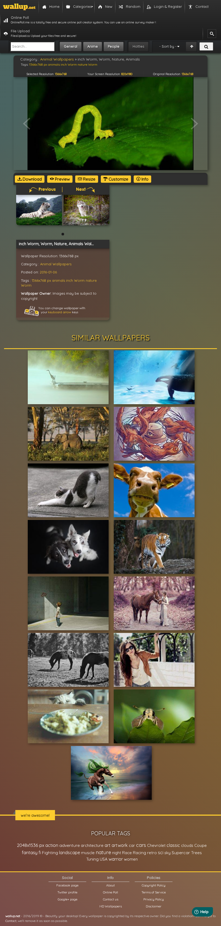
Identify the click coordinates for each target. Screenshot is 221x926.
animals (58, 280)
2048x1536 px (30, 845)
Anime (92, 46)
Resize (88, 179)
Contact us (110, 899)
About (110, 885)
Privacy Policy (153, 899)
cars (141, 845)
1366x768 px (41, 280)
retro (152, 852)
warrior (116, 859)
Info (144, 179)
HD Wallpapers (110, 906)
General (70, 46)
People (113, 46)
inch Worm (75, 280)
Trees (196, 852)
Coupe (200, 845)
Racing (139, 852)
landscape (69, 852)
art (107, 845)
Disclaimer (153, 906)
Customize (118, 179)
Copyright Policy (153, 885)
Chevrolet (156, 845)
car (132, 845)
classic (173, 845)
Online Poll (110, 892)
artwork (120, 845)
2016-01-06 (48, 272)
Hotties (138, 46)
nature (91, 280)
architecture (92, 845)
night (116, 852)
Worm (26, 285)
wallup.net (12, 916)
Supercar (181, 852)
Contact (10, 921)
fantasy (29, 852)
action (51, 845)
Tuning (92, 859)
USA (104, 859)
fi (40, 852)
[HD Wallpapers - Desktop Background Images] (19, 6)
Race (127, 852)
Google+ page (67, 899)
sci (160, 852)
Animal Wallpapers (55, 264)
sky (167, 852)
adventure (69, 845)
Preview (62, 179)
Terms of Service (153, 892)
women (131, 859)
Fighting (50, 852)
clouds (187, 845)
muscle (88, 852)
